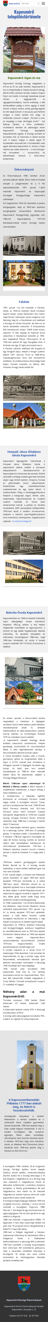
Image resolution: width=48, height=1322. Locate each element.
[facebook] (18, 1295)
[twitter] (23, 1295)
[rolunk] (24, 1283)
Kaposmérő (14, 3)
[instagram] (28, 1295)
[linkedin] (33, 1295)
